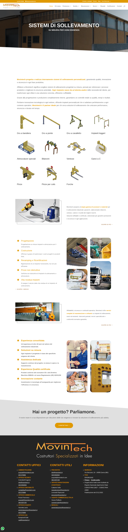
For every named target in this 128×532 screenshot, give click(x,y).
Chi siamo (58, 6)
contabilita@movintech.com (26, 490)
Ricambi (102, 6)
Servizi (95, 6)
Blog (99, 1)
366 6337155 (22, 502)
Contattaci (63, 425)
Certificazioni (111, 6)
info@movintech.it (23, 482)
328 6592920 (22, 485)
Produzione (66, 6)
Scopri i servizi (23, 289)
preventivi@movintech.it (58, 495)
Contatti (119, 6)
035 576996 (22, 475)
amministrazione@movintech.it (27, 510)
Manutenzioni (85, 6)
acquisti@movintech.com (26, 472)
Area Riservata (105, 1)
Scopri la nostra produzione (101, 172)
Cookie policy (95, 480)
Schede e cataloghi (87, 1)
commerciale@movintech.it (59, 502)
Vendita (75, 6)
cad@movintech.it (23, 520)
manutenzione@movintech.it (60, 490)
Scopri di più (106, 224)
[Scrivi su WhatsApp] (2, 530)
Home (51, 6)
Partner (95, 1)
